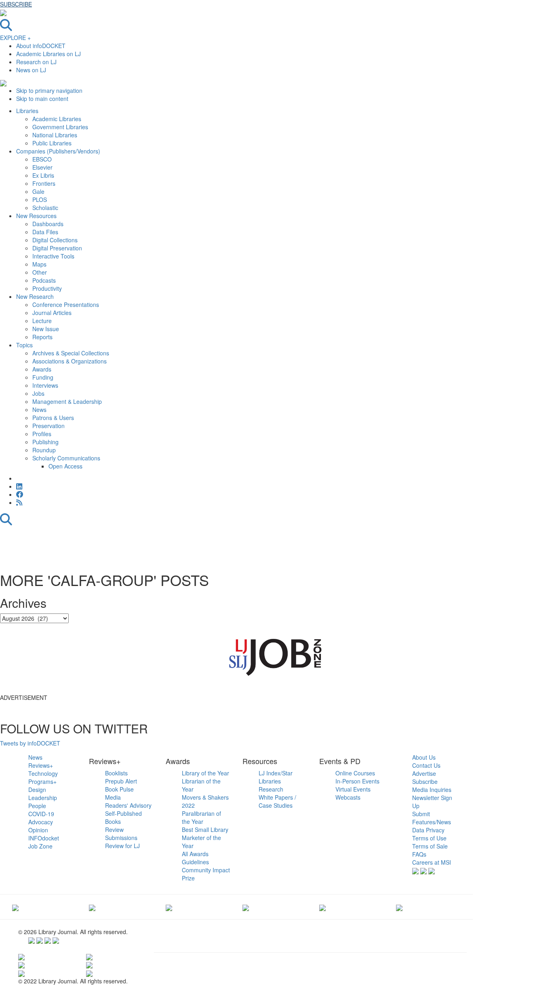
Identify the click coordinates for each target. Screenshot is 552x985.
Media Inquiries (431, 789)
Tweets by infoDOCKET (30, 743)
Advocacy (40, 822)
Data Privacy (428, 830)
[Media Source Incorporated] (15, 907)
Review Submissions (121, 833)
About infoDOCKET (40, 46)
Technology (43, 773)
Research (271, 789)
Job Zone (40, 846)
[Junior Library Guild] (245, 907)
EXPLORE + (15, 38)
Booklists (116, 773)
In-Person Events (357, 781)
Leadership (42, 798)
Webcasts (347, 797)
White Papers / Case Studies (277, 801)
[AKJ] (92, 907)
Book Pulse (119, 789)
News (35, 757)
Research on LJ (36, 62)
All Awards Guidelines (195, 858)
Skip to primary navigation (49, 90)
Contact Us (426, 765)
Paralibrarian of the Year (201, 817)
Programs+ (42, 781)
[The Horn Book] (169, 907)
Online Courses (355, 773)
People (37, 806)
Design (37, 789)
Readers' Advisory (128, 805)
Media (113, 797)
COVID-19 (41, 814)
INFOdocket (43, 838)
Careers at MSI (431, 862)
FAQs (419, 854)
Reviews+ (40, 765)
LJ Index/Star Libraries (276, 777)
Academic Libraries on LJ (48, 54)
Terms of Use (429, 838)
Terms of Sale (430, 846)
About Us (424, 757)
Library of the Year (205, 773)
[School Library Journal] (399, 907)
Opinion (38, 830)
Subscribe (425, 781)
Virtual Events (353, 789)
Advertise (424, 773)
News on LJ (31, 70)
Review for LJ (122, 846)
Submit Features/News (431, 818)
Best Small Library (205, 829)
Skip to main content (42, 99)
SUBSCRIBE (16, 4)
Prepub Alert (121, 781)
